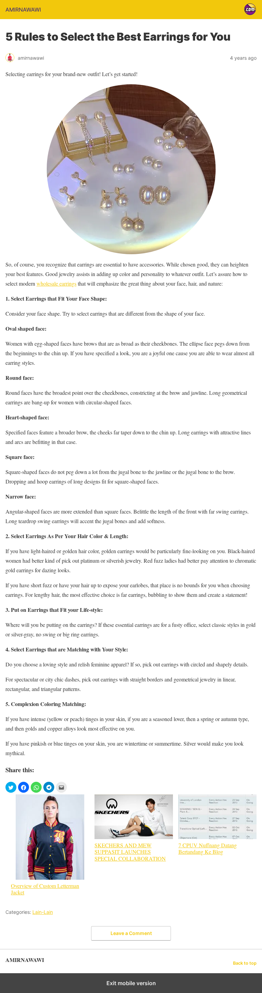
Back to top (245, 963)
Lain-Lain (42, 912)
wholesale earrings (56, 283)
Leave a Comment (131, 933)
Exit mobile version (131, 983)
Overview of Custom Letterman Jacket (45, 888)
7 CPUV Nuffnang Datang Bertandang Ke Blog (207, 848)
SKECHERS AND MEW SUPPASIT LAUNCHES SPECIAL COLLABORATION (130, 851)
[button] (10, 787)
